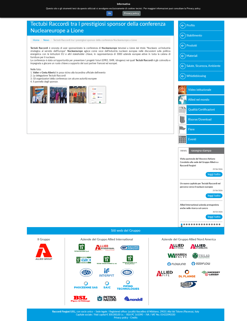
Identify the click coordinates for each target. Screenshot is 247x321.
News (46, 40)
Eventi (192, 139)
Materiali (192, 55)
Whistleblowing (196, 76)
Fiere (191, 129)
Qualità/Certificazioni (201, 109)
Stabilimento (194, 35)
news (183, 150)
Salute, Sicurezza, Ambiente (203, 66)
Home (36, 40)
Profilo (191, 25)
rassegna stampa (201, 150)
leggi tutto (214, 174)
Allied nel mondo (198, 99)
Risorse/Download (200, 119)
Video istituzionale (199, 89)
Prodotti (192, 45)
